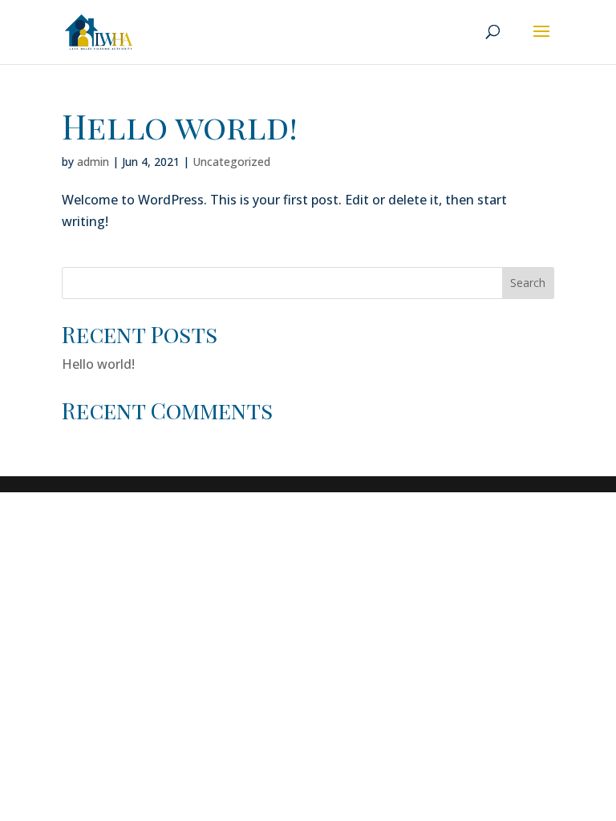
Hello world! (180, 126)
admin (93, 161)
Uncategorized (231, 161)
